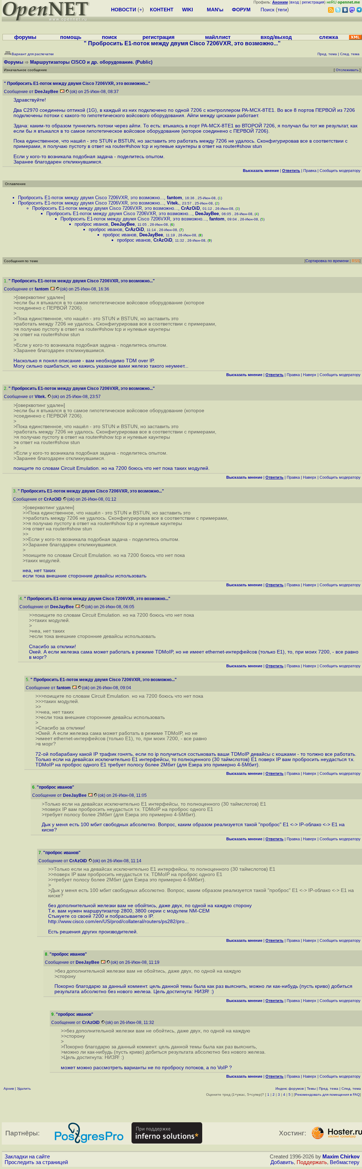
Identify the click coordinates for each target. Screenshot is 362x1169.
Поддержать (312, 1162)
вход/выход (276, 37)
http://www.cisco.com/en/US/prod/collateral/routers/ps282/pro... (118, 921)
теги (282, 9)
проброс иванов (91, 224)
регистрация (313, 2)
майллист (217, 37)
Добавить (282, 1162)
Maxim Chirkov (341, 1156)
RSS (356, 261)
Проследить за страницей (36, 1162)
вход (294, 2)
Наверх (309, 375)
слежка (328, 37)
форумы (25, 37)
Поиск (267, 9)
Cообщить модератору (340, 170)
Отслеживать (347, 70)
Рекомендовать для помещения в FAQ (327, 1094)
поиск (109, 37)
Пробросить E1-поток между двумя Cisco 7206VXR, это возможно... (91, 197)
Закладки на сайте (27, 1156)
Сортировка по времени (327, 261)
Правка (309, 170)
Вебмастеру (345, 1162)
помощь (70, 37)
